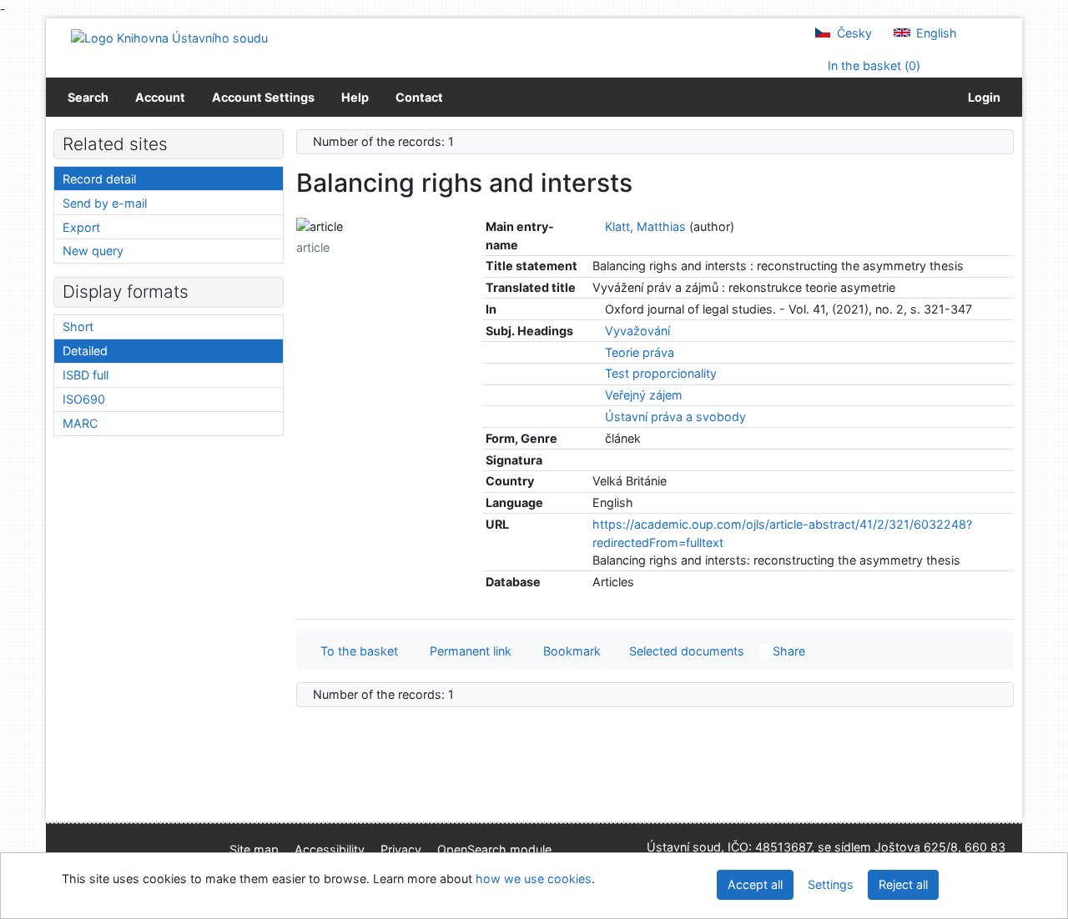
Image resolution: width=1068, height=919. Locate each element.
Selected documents (685, 651)
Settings (831, 884)
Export (81, 227)
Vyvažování (637, 331)
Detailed (85, 351)
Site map (254, 849)
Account (160, 97)
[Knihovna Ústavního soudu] (169, 37)
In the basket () (872, 65)
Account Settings (263, 97)
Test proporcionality (661, 373)
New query (93, 251)
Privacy (400, 849)
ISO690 (84, 399)
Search (88, 97)
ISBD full (85, 375)
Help (355, 97)
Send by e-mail (105, 203)
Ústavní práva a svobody (675, 416)
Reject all (903, 884)
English (935, 33)
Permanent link (467, 651)
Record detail (99, 179)
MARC (80, 423)
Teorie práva (639, 352)
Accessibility (330, 849)
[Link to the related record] (597, 226)
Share (787, 651)
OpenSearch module (494, 849)
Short (78, 326)
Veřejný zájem (644, 395)
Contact (419, 97)
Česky (853, 33)
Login (981, 97)
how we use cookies (534, 878)
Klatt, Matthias (645, 226)
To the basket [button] (356, 651)
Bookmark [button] (569, 651)
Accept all (755, 884)
